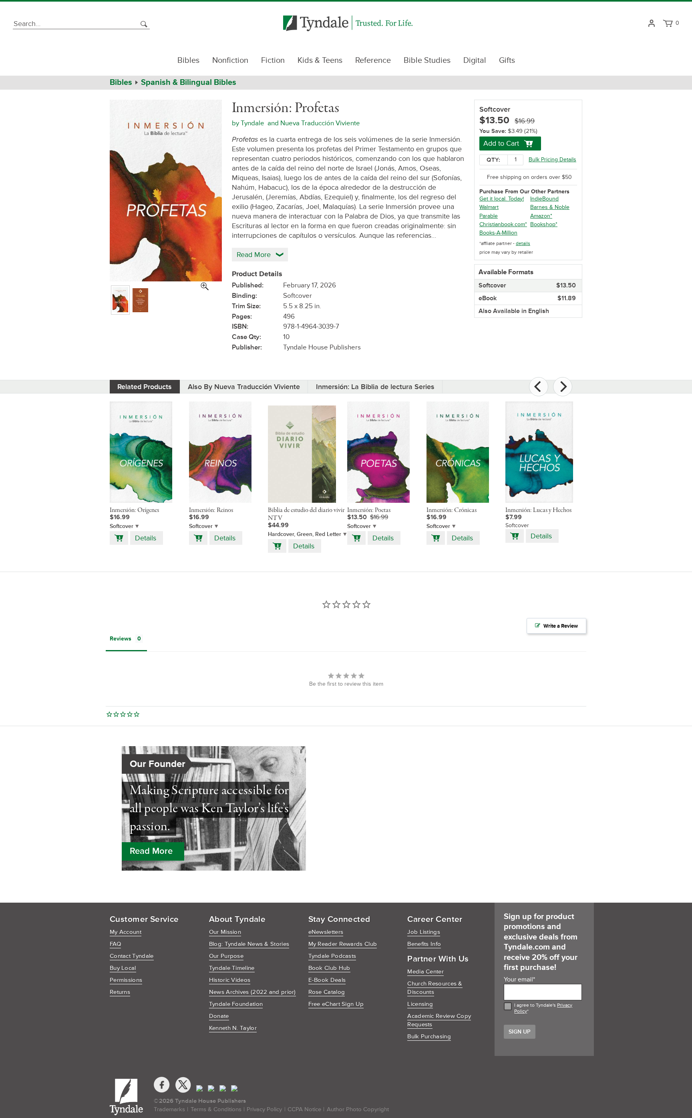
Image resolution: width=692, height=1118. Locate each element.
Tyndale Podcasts (332, 956)
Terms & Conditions (216, 1109)
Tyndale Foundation (236, 1004)
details (523, 244)
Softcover (121, 526)
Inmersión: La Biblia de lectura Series (375, 386)
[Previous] (538, 386)
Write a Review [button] (560, 626)
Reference (373, 60)
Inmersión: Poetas (368, 510)
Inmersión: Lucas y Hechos (538, 510)
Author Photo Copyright (358, 1109)
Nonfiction (230, 60)
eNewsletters (326, 932)
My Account (125, 932)
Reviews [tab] (120, 638)
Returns (120, 992)
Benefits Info (424, 944)
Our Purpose (226, 956)
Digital (474, 60)
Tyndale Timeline (232, 968)
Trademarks (169, 1109)
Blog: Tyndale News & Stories (249, 944)
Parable (488, 216)
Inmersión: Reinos (211, 510)
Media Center (425, 971)
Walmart (489, 207)
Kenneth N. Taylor (233, 1028)
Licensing (420, 1004)
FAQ (115, 944)
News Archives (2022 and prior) (252, 992)
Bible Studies (427, 60)
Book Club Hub (329, 968)
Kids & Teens (320, 60)
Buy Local (123, 968)
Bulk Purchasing (429, 1036)
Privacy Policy (264, 1109)
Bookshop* (543, 224)
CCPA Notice (304, 1109)
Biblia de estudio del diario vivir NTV (306, 514)
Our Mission (225, 932)
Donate (219, 1016)
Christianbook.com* (503, 224)
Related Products (144, 386)
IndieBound (544, 198)
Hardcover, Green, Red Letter (304, 534)
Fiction (273, 60)
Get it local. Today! (501, 198)
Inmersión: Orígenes (134, 510)
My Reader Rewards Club (342, 944)
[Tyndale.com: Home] (347, 24)
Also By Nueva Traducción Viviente (244, 386)
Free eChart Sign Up (336, 1004)
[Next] (562, 386)
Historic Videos (230, 980)
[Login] (651, 24)
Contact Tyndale (132, 956)
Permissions (126, 980)
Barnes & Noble (549, 207)
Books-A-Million (498, 232)
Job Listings (423, 932)
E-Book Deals (327, 980)
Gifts (507, 60)
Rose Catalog (326, 992)
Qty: (493, 160)
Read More (151, 851)
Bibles (188, 60)
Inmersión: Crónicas (451, 510)
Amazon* (541, 216)
